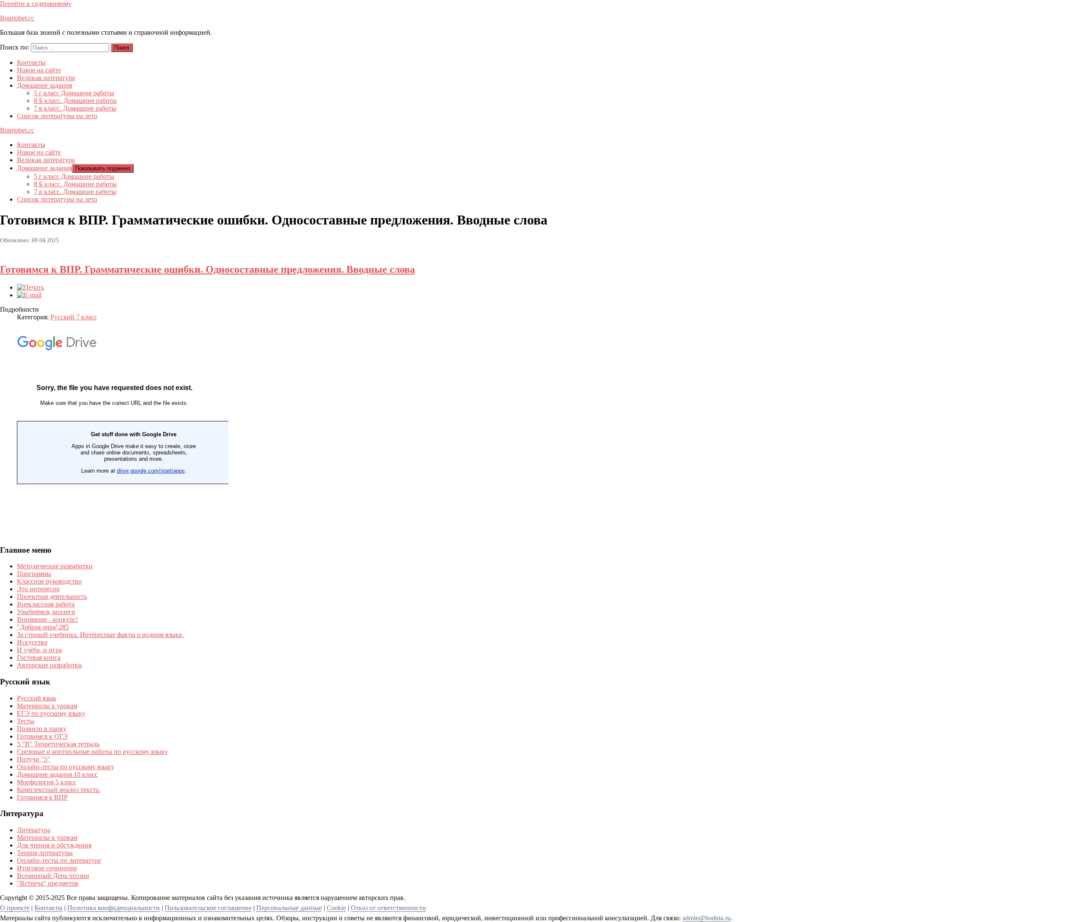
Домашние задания (44, 85)
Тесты (25, 721)
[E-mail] (29, 295)
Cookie (336, 907)
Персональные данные (289, 907)
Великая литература (46, 77)
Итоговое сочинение (47, 868)
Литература (33, 829)
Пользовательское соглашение (208, 907)
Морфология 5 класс (46, 782)
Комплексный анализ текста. (58, 789)
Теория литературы (45, 852)
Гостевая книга (38, 657)
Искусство (32, 642)
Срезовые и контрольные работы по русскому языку (92, 751)
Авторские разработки (49, 665)
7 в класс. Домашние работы (75, 108)
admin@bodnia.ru (706, 918)
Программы (34, 573)
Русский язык (36, 698)
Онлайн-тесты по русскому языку (65, 766)
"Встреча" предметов (47, 883)
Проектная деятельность (52, 596)
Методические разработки (55, 566)
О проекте (15, 907)
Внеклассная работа (45, 604)
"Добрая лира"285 (43, 627)
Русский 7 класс (73, 317)
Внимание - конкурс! (47, 619)
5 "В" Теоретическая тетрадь (58, 744)
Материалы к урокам (47, 705)
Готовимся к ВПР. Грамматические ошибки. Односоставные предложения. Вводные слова (207, 269)
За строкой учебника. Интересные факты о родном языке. (100, 634)
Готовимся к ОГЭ (42, 736)
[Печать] (30, 287)
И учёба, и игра (39, 649)
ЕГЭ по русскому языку (51, 713)
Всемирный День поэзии (53, 875)
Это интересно (38, 589)
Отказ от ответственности (388, 907)
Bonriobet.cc (17, 18)
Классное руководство (49, 581)
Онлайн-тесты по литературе (59, 860)
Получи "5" (33, 759)
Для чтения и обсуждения (54, 845)
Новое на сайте (39, 70)
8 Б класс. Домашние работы (75, 100)
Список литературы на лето (57, 115)
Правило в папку (41, 728)
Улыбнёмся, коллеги (46, 611)
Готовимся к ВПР (42, 797)
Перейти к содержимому (35, 3)
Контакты (31, 62)
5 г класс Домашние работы (74, 93)
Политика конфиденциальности (113, 907)
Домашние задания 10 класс (57, 774)
